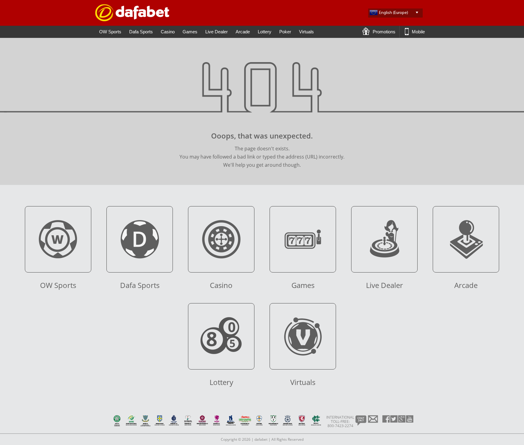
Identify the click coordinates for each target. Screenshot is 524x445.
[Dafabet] (132, 19)
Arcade (243, 31)
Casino (168, 31)
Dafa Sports (141, 31)
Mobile (418, 31)
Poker (285, 31)
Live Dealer (216, 31)
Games (190, 31)
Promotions (383, 31)
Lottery (264, 31)
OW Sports (110, 31)
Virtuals (306, 31)
